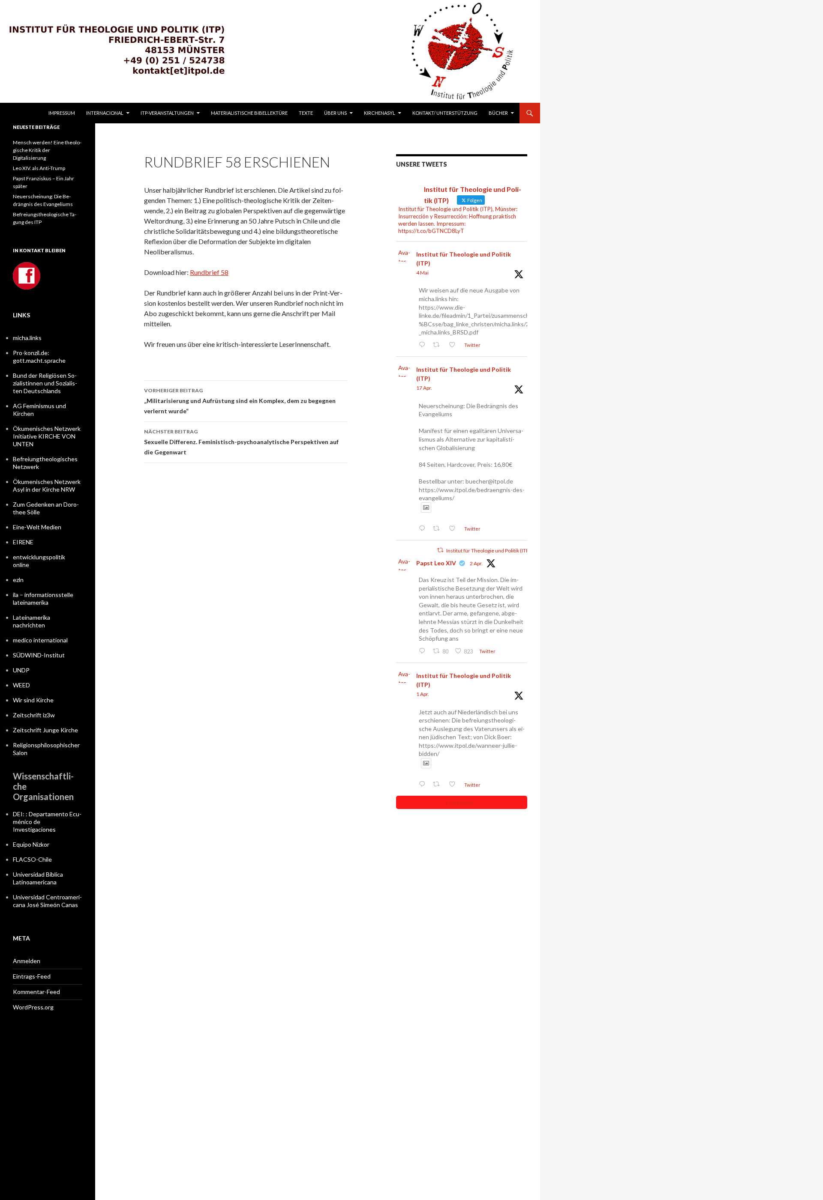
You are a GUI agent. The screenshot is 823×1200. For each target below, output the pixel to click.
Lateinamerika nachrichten (31, 621)
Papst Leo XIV (436, 563)
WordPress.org (33, 1007)
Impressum (61, 113)
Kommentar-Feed (36, 991)
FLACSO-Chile (32, 859)
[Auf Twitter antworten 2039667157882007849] (424, 651)
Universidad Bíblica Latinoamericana (38, 878)
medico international (40, 640)
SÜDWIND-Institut (39, 655)
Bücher (498, 113)
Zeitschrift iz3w (34, 715)
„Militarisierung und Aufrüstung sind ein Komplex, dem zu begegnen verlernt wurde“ (240, 401)
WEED (21, 685)
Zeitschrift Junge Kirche (45, 730)
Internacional (104, 113)
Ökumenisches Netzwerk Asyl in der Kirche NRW (47, 485)
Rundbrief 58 (209, 272)
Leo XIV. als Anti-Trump (39, 168)
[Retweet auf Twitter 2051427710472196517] (438, 345)
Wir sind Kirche (33, 700)
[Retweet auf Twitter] (440, 550)
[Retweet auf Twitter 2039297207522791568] (438, 784)
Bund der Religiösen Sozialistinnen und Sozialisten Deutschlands (45, 383)
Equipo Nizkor (31, 844)
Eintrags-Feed (32, 976)
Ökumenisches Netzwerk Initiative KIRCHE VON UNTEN (47, 436)
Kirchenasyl (379, 113)
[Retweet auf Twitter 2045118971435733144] (438, 529)
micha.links (27, 337)
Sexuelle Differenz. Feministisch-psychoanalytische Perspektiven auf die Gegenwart (241, 442)
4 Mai (422, 272)
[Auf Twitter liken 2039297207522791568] (454, 784)
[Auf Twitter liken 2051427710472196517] (454, 345)
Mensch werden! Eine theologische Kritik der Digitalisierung (47, 150)
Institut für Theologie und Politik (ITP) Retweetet (501, 550)
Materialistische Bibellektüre (249, 113)
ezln (18, 579)
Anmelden (26, 960)
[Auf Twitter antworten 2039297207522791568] (424, 784)
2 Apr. (476, 563)
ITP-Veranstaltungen (167, 113)
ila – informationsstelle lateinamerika (43, 598)
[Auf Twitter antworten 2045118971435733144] (424, 529)
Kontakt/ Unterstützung (445, 113)
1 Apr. (422, 694)
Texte (306, 113)
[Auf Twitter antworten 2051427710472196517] (424, 345)
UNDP (21, 670)
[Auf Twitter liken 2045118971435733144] (454, 529)
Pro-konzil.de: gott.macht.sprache (39, 356)
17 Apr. (424, 388)
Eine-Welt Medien (37, 527)
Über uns (335, 113)
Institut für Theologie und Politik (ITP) (463, 259)
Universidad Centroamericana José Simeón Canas (47, 900)
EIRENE (23, 542)
